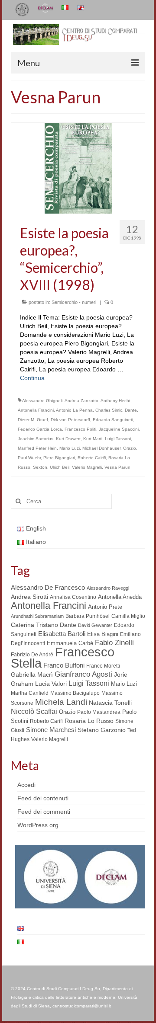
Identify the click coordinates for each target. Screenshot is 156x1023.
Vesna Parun (117, 467)
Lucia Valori (51, 683)
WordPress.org (37, 825)
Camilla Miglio (128, 616)
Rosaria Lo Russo (89, 720)
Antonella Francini (36, 410)
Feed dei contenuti (42, 798)
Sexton (40, 467)
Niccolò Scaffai (34, 711)
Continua (32, 377)
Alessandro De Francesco (48, 587)
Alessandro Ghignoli (42, 400)
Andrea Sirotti (29, 596)
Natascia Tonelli (110, 702)
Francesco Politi (80, 429)
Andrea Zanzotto (81, 400)
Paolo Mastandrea (98, 712)
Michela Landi (61, 702)
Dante (131, 410)
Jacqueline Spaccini (119, 429)
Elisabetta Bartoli (61, 633)
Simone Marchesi (51, 729)
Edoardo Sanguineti (113, 419)
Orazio (129, 448)
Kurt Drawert (68, 438)
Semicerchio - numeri (74, 302)
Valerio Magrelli (87, 467)
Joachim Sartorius (35, 438)
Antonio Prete (105, 607)
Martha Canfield (30, 693)
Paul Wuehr (29, 457)
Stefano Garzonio (102, 729)
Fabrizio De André (32, 655)
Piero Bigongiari (59, 457)
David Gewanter (95, 625)
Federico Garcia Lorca (40, 429)
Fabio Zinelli (114, 643)
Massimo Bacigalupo (75, 693)
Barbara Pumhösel (87, 616)
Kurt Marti (92, 438)
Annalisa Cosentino (73, 597)
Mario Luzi (69, 448)
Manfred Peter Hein (37, 448)
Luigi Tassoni (118, 438)
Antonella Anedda (120, 597)
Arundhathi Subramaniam (37, 616)
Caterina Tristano (34, 625)
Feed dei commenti (43, 811)
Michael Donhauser (101, 448)
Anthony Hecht (115, 400)
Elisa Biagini (102, 634)
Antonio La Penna (74, 410)
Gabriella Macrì (32, 674)
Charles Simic (108, 410)
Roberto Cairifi (92, 457)
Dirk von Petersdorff (70, 419)
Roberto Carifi (46, 721)
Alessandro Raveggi (108, 588)
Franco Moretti (103, 666)
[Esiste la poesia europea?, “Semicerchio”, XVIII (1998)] (78, 167)
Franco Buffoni (63, 665)
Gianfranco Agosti (83, 674)
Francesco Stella (62, 657)
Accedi (26, 784)
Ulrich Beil (59, 467)
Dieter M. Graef (33, 419)
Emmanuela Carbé (70, 643)
